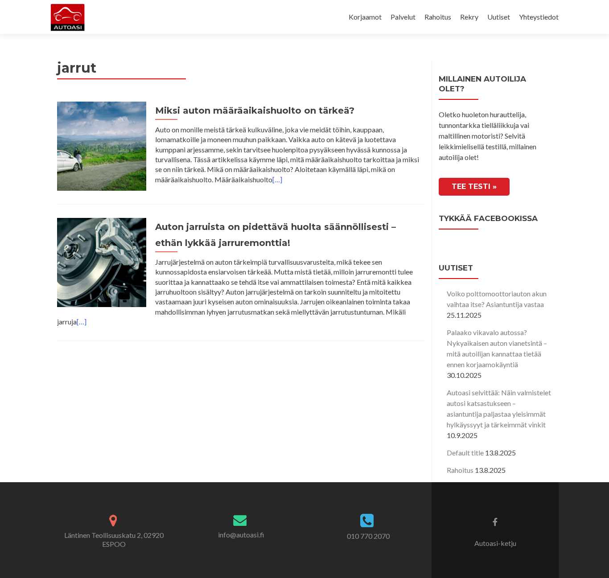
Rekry (469, 16)
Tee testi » (474, 186)
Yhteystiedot (539, 16)
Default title (465, 452)
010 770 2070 (368, 536)
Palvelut (403, 16)
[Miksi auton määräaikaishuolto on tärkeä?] (101, 145)
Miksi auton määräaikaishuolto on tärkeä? (254, 110)
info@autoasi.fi (241, 534)
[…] (277, 179)
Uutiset (498, 16)
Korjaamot (365, 16)
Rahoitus (437, 16)
